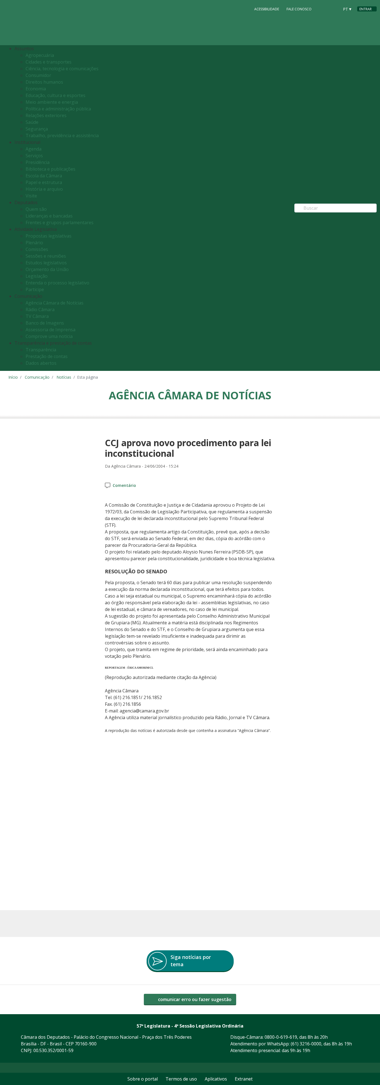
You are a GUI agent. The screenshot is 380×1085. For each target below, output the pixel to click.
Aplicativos (216, 1079)
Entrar (365, 9)
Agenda (33, 149)
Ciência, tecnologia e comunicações (62, 69)
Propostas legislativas (48, 236)
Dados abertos (41, 363)
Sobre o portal (142, 1079)
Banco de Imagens (45, 323)
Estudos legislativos (46, 263)
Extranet (244, 1079)
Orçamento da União (47, 269)
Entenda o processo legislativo (57, 283)
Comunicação (37, 377)
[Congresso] (322, 8)
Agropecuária (40, 55)
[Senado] (333, 8)
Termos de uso (181, 1079)
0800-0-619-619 (281, 1037)
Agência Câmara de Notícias (54, 303)
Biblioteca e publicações (50, 169)
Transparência (41, 350)
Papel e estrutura (44, 182)
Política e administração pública (58, 109)
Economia (36, 89)
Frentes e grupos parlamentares (59, 222)
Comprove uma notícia (49, 336)
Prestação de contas (47, 356)
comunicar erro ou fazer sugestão (194, 999)
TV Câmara (37, 316)
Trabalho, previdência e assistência (62, 135)
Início (13, 377)
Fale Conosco (299, 9)
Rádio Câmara (40, 309)
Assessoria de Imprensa (50, 330)
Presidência (38, 162)
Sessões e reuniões (46, 256)
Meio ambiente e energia (52, 102)
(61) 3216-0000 (306, 1044)
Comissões (37, 249)
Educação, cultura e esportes (55, 95)
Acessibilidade (266, 9)
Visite (31, 196)
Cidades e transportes (48, 62)
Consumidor (38, 75)
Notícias (63, 377)
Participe (35, 289)
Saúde (32, 122)
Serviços (34, 156)
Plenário (34, 243)
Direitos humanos (44, 82)
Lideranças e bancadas (49, 216)
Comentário (124, 485)
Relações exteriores (46, 115)
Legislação (37, 276)
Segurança (37, 129)
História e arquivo (44, 189)
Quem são (36, 209)
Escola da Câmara (44, 176)
